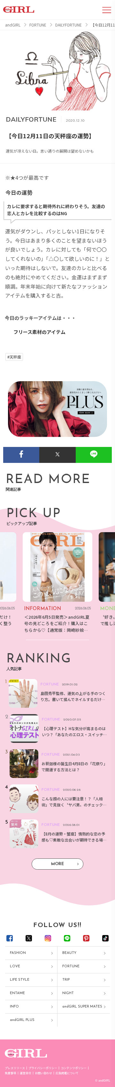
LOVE (15, 966)
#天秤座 (14, 357)
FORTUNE (71, 966)
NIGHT (68, 993)
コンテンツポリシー (74, 1068)
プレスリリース (15, 1068)
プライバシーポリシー (42, 1068)
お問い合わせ (43, 1073)
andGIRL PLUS (22, 1020)
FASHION (18, 953)
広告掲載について (67, 1073)
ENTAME (17, 993)
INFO (14, 1006)
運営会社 (25, 1073)
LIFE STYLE (19, 980)
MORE (57, 864)
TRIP (66, 980)
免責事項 (10, 1073)
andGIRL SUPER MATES (82, 1006)
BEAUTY (69, 953)
